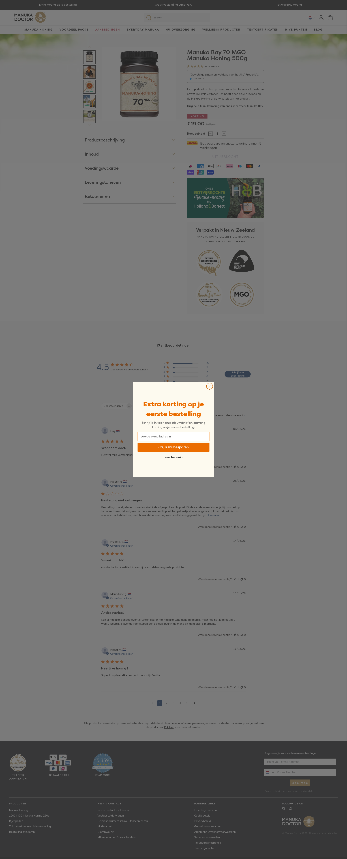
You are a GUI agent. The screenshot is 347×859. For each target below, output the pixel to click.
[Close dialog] (209, 386)
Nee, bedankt (173, 457)
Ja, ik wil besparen (173, 447)
